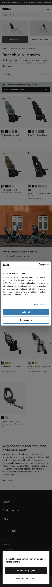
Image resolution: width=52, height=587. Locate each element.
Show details (39, 304)
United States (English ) (26, 570)
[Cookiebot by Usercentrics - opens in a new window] (38, 264)
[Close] (46, 553)
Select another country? (26, 578)
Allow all (26, 312)
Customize (24, 320)
